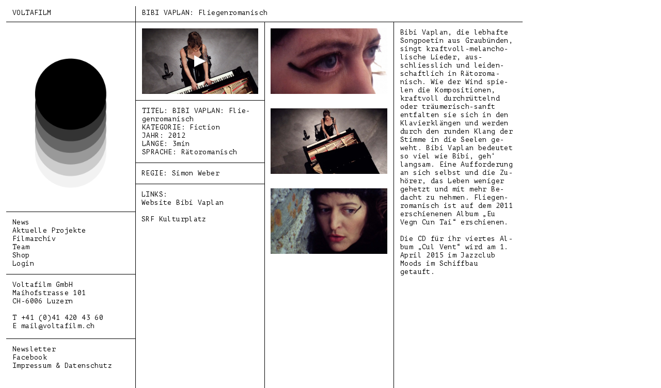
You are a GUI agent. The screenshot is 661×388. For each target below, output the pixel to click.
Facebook (29, 357)
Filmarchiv (34, 238)
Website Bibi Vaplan (182, 202)
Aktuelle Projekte (49, 230)
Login (23, 263)
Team (21, 247)
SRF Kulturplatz (174, 219)
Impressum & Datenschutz (62, 365)
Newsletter (34, 349)
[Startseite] (71, 186)
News (21, 222)
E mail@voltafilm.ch (53, 326)
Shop (21, 255)
